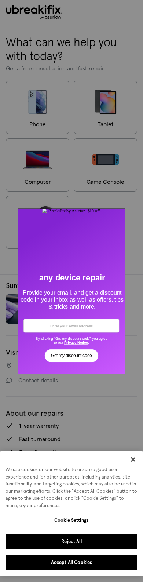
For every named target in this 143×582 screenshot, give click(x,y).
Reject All (71, 541)
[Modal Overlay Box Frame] (71, 291)
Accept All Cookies (71, 562)
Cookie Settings (71, 520)
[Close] (133, 459)
